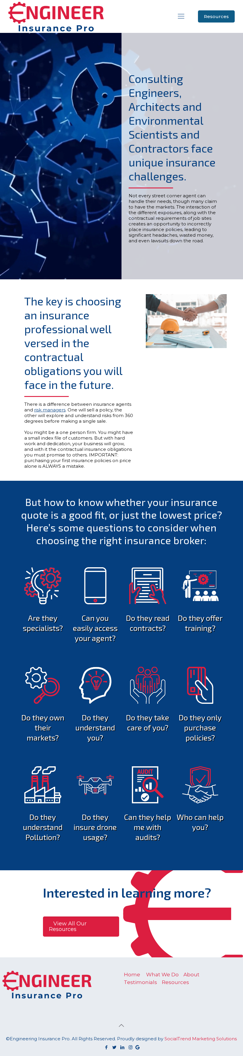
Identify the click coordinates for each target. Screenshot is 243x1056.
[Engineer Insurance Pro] (55, 16)
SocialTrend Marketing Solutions (200, 1038)
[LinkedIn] (122, 1047)
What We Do (162, 975)
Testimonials (140, 982)
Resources (216, 16)
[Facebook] (106, 1047)
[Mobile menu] (181, 16)
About (191, 975)
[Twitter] (114, 1047)
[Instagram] (130, 1047)
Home (132, 975)
